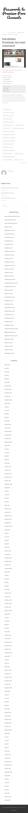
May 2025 (7, 414)
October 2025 (8, 396)
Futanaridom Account (9, 255)
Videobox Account (9, 293)
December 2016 (8, 761)
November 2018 (8, 680)
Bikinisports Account (9, 276)
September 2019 (8, 652)
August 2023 (7, 487)
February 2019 (8, 670)
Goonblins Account (9, 258)
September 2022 (8, 526)
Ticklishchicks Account (10, 318)
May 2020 (7, 624)
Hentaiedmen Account (9, 353)
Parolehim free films (8, 125)
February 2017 (8, 754)
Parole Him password (8, 115)
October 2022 (8, 522)
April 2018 (7, 705)
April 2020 (7, 628)
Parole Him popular (7, 118)
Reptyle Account (8, 226)
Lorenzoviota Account (9, 234)
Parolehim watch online (18, 128)
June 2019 (7, 663)
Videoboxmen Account (10, 297)
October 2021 (8, 565)
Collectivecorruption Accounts (11, 328)
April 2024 (7, 459)
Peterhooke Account (9, 237)
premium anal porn (7, 153)
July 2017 (7, 737)
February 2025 (8, 424)
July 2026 (7, 368)
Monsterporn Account (9, 262)
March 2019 (7, 666)
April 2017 (7, 747)
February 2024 (8, 466)
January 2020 (7, 638)
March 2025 (7, 421)
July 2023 (7, 491)
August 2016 (7, 775)
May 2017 (7, 744)
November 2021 (8, 561)
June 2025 (7, 410)
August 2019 (7, 656)
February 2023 (8, 508)
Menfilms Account (8, 321)
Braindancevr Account (9, 251)
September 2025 (8, 400)
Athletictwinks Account (10, 307)
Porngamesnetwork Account (11, 283)
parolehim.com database (9, 140)
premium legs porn (7, 159)
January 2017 (7, 758)
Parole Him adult (7, 109)
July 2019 (7, 659)
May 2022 (7, 540)
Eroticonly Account (9, 244)
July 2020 (7, 617)
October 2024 (8, 438)
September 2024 (8, 442)
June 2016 (7, 782)
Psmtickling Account (9, 314)
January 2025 (7, 428)
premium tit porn (19, 159)
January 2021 (7, 596)
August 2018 (7, 691)
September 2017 (8, 730)
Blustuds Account (8, 342)
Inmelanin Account (9, 272)
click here (9, 100)
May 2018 (7, 701)
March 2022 (7, 547)
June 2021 (7, 579)
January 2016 (7, 800)
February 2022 (8, 551)
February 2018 (8, 712)
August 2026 (7, 364)
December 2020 (8, 600)
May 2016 (7, 786)
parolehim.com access (8, 131)
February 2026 (8, 385)
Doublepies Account (9, 325)
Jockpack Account (9, 346)
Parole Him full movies (8, 112)
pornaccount (12, 32)
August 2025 (7, 403)
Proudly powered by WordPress (9, 807)
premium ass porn (19, 153)
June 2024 (7, 452)
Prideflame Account (9, 300)
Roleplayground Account (10, 286)
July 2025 (7, 407)
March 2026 (7, 382)
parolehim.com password (9, 150)
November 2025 (8, 393)
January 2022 (7, 554)
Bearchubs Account (9, 304)
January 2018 (7, 716)
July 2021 (7, 575)
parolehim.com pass (8, 147)
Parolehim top (6, 128)
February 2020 (8, 635)
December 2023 (8, 473)
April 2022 (7, 543)
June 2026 (7, 371)
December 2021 (8, 558)
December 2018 (8, 677)
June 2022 (7, 537)
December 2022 (8, 515)
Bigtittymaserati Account (10, 332)
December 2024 (8, 431)
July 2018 (7, 695)
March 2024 (7, 463)
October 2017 (8, 726)
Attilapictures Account (9, 265)
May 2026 (7, 375)
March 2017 (7, 751)
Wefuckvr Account (9, 349)
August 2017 (7, 733)
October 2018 (8, 684)
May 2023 (7, 498)
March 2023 (7, 505)
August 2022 (7, 529)
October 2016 (8, 768)
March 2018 (7, 709)
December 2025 (8, 389)
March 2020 (7, 631)
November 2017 (8, 723)
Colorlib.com (14, 810)
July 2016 (7, 779)
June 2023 (7, 494)
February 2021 (8, 593)
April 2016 (7, 789)
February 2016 (8, 796)
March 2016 (7, 793)
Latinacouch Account (9, 269)
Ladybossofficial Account (7, 193)
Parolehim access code (8, 122)
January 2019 (7, 673)
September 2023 (8, 484)
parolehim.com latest (8, 144)
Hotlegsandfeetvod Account (11, 335)
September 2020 (8, 610)
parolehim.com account (8, 134)
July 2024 (7, 449)
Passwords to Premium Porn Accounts (14, 13)
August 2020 (7, 614)
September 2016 (8, 772)
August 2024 (7, 445)
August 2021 (7, 572)
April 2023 (7, 501)
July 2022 (7, 533)
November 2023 (8, 477)
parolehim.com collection (9, 137)
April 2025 (7, 417)
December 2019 (8, 642)
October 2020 (8, 607)
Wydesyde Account (9, 339)
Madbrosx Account (9, 290)
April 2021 (7, 586)
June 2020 (7, 621)
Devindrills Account (9, 241)
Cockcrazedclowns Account (8, 198)
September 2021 (8, 568)
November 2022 (8, 519)
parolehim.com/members (8, 72)
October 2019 (8, 649)
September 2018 (8, 687)
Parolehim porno (19, 125)
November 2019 (8, 645)
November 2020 (8, 603)
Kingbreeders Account (10, 230)
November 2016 (8, 765)
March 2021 (7, 589)
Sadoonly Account (9, 248)
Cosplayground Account (10, 279)
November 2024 (8, 435)
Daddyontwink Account (10, 311)
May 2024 (7, 456)
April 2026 (7, 378)
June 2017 (7, 740)
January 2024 (7, 470)
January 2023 (7, 512)
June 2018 (7, 698)
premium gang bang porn (9, 156)
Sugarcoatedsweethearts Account (9, 187)
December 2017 (8, 719)
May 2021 (7, 582)
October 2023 (8, 480)
